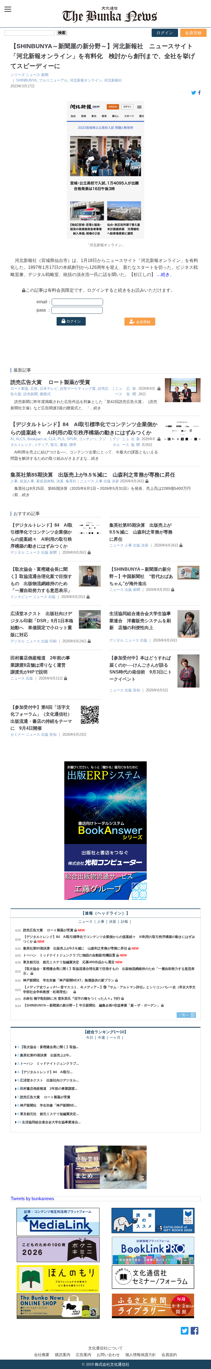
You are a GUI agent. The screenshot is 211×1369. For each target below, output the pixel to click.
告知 (136, 690)
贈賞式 (45, 394)
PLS (61, 439)
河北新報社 (113, 80)
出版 (107, 481)
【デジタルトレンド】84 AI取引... (46, 1072)
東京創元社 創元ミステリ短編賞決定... (49, 1114)
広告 (34, 388)
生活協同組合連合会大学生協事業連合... (51, 1122)
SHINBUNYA (26, 80)
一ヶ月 (115, 1038)
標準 (72, 445)
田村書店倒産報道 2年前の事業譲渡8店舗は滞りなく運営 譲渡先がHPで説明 (40, 665)
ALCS (20, 439)
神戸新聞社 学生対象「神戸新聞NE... (48, 1105)
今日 (89, 1038)
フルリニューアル (53, 80)
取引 (54, 445)
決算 (59, 481)
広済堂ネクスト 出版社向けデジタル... (49, 1080)
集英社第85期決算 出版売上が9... (45, 1055)
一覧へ (184, 1014)
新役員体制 (45, 481)
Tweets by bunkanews (32, 1198)
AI (12, 439)
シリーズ (17, 75)
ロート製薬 (19, 388)
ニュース (33, 75)
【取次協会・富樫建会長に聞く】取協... (49, 1047)
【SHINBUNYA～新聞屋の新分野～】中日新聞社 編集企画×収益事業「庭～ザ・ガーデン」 (91, 1005)
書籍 (63, 445)
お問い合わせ (108, 1354)
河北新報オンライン (86, 80)
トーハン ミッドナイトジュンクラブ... (49, 1063)
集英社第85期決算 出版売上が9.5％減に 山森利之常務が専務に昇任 (92, 475)
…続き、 (165, 274)
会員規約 (169, 1354)
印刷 (53, 641)
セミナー (17, 734)
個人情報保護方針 (140, 1354)
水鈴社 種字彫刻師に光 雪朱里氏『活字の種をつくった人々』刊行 (71, 998)
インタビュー (21, 597)
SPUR (72, 439)
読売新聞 (30, 394)
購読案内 (62, 1354)
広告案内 (83, 1354)
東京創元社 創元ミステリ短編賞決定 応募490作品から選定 (69, 962)
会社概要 (41, 1354)
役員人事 (27, 481)
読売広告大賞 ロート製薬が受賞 (50, 382)
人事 (14, 481)
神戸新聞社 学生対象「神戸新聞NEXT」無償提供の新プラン (68, 980)
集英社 (71, 481)
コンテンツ (88, 439)
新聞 (44, 75)
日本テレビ (49, 388)
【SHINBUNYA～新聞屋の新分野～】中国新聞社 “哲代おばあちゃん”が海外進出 (141, 576)
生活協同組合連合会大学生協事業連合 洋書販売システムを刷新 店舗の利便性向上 (140, 620)
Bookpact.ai (36, 439)
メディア (41, 445)
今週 (101, 1038)
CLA (52, 439)
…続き (95, 408)
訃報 (124, 922)
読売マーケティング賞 (78, 388)
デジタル (17, 552)
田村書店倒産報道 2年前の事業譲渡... (48, 1089)
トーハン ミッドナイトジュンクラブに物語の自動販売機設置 (69, 955)
